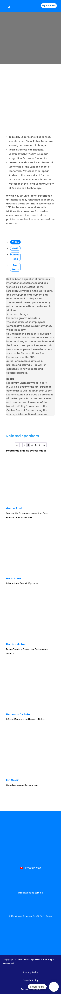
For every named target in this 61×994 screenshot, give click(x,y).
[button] (54, 987)
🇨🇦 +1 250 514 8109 (30, 868)
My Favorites (48, 5)
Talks (15, 242)
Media (15, 248)
